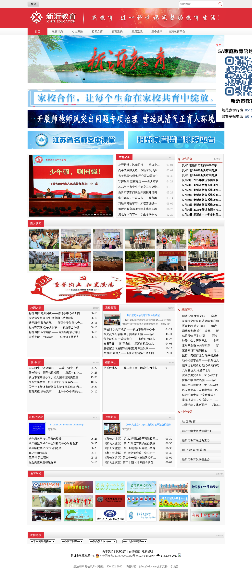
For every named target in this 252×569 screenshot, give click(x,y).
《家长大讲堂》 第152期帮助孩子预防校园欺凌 (146, 425)
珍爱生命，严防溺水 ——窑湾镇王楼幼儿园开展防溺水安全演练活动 (56, 336)
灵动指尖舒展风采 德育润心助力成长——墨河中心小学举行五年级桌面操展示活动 (56, 318)
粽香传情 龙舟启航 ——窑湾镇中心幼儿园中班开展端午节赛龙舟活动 (56, 313)
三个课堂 (156, 31)
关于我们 (108, 551)
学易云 (174, 566)
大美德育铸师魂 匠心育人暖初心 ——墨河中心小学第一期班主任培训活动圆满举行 (140, 175)
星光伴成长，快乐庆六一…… (200, 399)
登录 (33, 4)
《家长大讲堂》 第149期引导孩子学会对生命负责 (131, 452)
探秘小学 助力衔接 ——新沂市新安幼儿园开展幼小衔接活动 (201, 380)
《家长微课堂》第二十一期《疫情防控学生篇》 (131, 457)
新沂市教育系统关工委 (196, 440)
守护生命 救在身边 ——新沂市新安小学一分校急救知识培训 (140, 181)
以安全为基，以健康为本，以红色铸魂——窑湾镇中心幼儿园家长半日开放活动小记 (201, 390)
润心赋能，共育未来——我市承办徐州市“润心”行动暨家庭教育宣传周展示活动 (140, 197)
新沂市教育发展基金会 (196, 459)
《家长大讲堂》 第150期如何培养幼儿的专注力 (131, 448)
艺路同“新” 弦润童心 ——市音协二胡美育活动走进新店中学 (201, 350)
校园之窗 (97, 31)
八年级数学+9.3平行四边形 (45, 448)
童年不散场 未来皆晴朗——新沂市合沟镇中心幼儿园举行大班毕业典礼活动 (201, 345)
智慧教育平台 (177, 31)
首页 (37, 31)
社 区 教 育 (188, 421)
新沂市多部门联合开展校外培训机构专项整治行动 (140, 192)
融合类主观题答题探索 (42, 462)
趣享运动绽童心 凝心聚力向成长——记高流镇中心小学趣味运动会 (201, 365)
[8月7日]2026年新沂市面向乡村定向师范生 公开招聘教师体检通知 (201, 170)
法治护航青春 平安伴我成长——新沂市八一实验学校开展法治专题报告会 (201, 394)
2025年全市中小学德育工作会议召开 (140, 186)
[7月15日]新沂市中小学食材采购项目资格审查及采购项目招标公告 (201, 214)
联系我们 (121, 551)
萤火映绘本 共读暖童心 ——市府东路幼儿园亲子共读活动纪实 (131, 338)
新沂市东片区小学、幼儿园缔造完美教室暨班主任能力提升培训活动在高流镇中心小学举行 (56, 377)
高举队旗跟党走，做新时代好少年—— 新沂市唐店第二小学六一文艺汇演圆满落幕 (140, 170)
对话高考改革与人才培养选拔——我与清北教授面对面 (140, 203)
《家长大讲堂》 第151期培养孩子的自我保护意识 (131, 443)
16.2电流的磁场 (38, 452)
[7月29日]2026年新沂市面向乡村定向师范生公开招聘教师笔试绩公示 (201, 180)
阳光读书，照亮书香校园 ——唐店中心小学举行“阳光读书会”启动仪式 (56, 372)
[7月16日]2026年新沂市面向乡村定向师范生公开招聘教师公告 (201, 209)
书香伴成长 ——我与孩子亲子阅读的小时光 (130, 367)
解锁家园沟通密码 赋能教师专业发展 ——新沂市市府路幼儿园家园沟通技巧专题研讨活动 (131, 348)
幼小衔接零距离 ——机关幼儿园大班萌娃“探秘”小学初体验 (201, 360)
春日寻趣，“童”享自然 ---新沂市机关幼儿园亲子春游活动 (131, 343)
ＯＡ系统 (77, 31)
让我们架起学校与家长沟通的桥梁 (142, 315)
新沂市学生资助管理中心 (197, 431)
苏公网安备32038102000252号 (117, 555)
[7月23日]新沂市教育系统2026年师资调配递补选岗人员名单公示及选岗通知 (201, 185)
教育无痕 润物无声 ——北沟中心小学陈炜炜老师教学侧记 (56, 391)
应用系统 (137, 31)
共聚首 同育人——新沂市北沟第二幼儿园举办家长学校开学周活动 (131, 353)
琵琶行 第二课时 (39, 457)
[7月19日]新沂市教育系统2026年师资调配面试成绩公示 (201, 199)
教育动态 (57, 31)
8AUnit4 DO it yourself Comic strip (66, 424)
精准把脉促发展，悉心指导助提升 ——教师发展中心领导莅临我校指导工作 (201, 385)
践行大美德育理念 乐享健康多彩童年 (201, 355)
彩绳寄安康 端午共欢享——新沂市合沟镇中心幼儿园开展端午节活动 (56, 327)
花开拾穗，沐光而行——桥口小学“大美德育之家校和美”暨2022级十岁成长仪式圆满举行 (140, 164)
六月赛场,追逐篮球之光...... (198, 370)
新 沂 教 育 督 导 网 (194, 449)
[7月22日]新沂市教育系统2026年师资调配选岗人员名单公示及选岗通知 (201, 190)
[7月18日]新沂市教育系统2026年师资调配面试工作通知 (201, 204)
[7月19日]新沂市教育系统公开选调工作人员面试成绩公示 (201, 194)
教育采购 (117, 31)
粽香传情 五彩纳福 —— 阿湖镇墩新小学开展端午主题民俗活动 (56, 332)
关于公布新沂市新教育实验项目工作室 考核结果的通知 (56, 386)
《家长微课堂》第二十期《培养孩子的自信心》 (131, 462)
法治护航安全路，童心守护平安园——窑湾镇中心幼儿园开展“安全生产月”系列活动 (201, 375)
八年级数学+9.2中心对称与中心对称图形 (53, 443)
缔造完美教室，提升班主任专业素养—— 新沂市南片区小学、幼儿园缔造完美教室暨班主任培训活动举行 (56, 382)
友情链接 (135, 551)
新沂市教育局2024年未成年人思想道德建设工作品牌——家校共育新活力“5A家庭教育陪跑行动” (140, 208)
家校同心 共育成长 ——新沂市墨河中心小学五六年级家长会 (131, 329)
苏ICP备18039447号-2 (149, 555)
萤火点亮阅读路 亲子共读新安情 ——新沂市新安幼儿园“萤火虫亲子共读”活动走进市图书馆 (131, 334)
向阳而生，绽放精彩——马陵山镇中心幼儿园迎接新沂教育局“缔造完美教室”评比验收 (56, 367)
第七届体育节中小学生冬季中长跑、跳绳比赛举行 (140, 214)
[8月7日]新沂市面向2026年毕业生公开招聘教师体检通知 (201, 165)
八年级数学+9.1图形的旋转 (45, 438)
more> (171, 157)
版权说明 (147, 551)
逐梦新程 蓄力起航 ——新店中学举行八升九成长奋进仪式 (56, 322)
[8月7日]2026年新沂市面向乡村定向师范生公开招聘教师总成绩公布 (201, 175)
